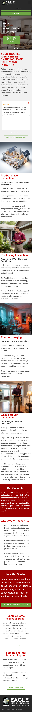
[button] (29, 2)
